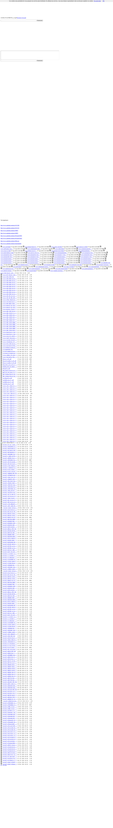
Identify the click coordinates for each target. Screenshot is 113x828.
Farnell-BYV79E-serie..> (10, 546)
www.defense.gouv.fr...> (31, 250)
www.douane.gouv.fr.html (57, 250)
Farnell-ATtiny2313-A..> (10, 739)
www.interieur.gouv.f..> (23, 264)
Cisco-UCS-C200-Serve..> (10, 343)
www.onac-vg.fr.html (68, 266)
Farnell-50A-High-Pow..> (10, 481)
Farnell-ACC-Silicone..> (10, 649)
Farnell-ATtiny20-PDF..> (10, 726)
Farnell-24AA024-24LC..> (10, 479)
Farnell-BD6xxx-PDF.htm (9, 528)
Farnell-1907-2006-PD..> (10, 506)
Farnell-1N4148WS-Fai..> (10, 454)
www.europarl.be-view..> (7, 254)
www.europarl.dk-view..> (7, 256)
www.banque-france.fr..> (31, 246)
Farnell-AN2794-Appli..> (10, 695)
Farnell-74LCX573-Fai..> (10, 492)
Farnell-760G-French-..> (10, 498)
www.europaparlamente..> (61, 252)
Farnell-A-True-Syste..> (10, 645)
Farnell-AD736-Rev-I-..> (10, 659)
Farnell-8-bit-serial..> (10, 471)
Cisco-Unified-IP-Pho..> (10, 345)
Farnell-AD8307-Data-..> (10, 666)
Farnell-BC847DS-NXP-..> (10, 525)
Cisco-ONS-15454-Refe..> (10, 330)
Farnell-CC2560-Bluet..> (10, 563)
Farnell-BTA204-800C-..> (10, 540)
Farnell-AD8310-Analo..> (10, 668)
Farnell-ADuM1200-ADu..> (10, 685)
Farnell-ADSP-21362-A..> (10, 683)
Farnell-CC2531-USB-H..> (10, 561)
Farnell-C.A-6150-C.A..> (10, 553)
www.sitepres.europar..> (6, 270)
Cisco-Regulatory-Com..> (10, 332)
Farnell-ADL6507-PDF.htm (10, 682)
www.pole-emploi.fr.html (61, 268)
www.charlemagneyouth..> (34, 248)
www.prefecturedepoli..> (35, 268)
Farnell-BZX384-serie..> (10, 548)
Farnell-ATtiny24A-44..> (10, 727)
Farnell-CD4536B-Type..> (10, 567)
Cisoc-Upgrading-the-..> (10, 357)
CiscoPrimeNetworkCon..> (10, 351)
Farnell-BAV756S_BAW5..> (10, 519)
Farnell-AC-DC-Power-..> (10, 647)
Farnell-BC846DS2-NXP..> (10, 523)
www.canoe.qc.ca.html (81, 246)
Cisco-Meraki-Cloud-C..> (10, 309)
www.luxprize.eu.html (49, 264)
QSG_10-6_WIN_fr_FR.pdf (9, 361)
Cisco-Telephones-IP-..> (10, 341)
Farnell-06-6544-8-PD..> (10, 450)
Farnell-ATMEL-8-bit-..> (10, 706)
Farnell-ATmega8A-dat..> (10, 714)
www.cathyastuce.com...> (7, 248)
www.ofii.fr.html (17, 266)
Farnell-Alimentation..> (10, 747)
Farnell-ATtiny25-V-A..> (10, 731)
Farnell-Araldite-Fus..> (10, 758)
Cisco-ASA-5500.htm (8, 276)
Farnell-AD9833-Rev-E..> (10, 674)
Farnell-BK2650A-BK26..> (10, 536)
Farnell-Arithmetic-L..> (10, 760)
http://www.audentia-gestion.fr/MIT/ (9, 230)
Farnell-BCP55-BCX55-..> (10, 527)
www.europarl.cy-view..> (60, 254)
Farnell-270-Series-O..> (10, 496)
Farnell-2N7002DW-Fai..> (10, 460)
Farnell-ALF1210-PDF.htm (10, 689)
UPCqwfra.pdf (6, 368)
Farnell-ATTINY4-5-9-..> (10, 710)
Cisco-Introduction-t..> (10, 301)
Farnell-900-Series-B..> (10, 502)
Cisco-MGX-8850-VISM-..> (10, 303)
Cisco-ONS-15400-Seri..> (10, 315)
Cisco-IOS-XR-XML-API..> (10, 297)
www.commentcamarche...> (85, 248)
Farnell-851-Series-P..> (10, 500)
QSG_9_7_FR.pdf (7, 359)
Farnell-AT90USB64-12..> (10, 703)
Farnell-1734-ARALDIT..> (10, 504)
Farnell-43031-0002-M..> (10, 639)
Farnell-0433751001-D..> (10, 448)
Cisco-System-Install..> (10, 340)
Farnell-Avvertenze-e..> (10, 509)
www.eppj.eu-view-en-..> (34, 252)
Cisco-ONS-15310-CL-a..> (10, 313)
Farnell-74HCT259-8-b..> (10, 486)
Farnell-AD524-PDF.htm (9, 651)
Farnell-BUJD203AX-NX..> (10, 542)
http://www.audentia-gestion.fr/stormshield (11, 243)
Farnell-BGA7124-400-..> (10, 532)
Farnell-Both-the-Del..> (10, 551)
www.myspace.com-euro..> (103, 264)
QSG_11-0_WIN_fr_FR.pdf (9, 362)
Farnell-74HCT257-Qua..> (10, 484)
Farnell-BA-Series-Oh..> (10, 511)
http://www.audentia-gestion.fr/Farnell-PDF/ (11, 235)
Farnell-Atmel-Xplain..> (10, 507)
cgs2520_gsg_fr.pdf (8, 384)
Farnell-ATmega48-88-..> (10, 716)
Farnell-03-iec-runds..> (10, 444)
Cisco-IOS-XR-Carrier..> (10, 296)
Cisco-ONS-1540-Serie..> (10, 311)
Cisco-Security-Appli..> (10, 336)
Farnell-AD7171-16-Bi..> (10, 660)
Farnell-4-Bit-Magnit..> (10, 465)
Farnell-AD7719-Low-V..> (10, 662)
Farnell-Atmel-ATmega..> (10, 764)
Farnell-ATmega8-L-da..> (10, 712)
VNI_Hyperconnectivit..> (10, 370)
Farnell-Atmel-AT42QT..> (10, 762)
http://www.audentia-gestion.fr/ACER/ (10, 225)
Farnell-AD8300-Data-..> (10, 664)
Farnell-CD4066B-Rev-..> (10, 565)
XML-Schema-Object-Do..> (10, 374)
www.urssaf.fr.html (31, 270)
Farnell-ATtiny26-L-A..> (10, 733)
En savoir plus (97, 1)
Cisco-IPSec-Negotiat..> (10, 299)
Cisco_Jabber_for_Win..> (10, 355)
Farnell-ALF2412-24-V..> (10, 693)
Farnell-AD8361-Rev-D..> (10, 672)
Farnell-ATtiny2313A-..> (10, 741)
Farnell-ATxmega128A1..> (10, 743)
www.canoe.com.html (56, 246)
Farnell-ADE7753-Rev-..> (10, 678)
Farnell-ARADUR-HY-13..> (10, 699)
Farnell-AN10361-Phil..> (10, 697)
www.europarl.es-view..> (87, 256)
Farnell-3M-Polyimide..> (10, 462)
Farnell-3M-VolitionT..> (10, 463)
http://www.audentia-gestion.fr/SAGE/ (10, 228)
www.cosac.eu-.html (6, 250)
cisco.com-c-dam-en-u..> (10, 385)
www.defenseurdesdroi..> (84, 250)
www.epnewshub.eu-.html (7, 252)
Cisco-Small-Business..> (10, 338)
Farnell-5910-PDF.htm (9, 636)
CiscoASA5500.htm (8, 349)
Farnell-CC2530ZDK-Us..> (10, 559)
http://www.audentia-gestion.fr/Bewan (10, 241)
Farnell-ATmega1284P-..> (10, 724)
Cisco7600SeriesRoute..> (10, 347)
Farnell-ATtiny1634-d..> (10, 737)
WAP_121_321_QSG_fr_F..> (10, 372)
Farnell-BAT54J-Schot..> (10, 513)
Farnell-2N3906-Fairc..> (10, 458)
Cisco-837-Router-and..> (10, 274)
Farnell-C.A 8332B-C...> (10, 555)
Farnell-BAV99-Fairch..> (10, 517)
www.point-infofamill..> (94, 266)
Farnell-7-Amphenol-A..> (10, 467)
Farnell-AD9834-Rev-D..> (10, 676)
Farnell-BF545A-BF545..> (10, 530)
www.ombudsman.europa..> (42, 266)
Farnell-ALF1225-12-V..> (10, 691)
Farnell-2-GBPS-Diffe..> (10, 456)
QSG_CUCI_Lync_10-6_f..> (10, 364)
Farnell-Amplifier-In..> (10, 754)
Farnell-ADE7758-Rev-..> (10, 680)
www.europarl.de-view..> (87, 254)
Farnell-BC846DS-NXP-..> (10, 521)
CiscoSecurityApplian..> (10, 353)
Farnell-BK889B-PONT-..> (10, 534)
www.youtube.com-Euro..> (57, 270)
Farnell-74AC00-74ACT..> (10, 483)
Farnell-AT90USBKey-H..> (10, 704)
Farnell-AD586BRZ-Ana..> (10, 655)
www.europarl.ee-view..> (33, 256)
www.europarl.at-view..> (88, 252)
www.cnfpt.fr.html (59, 248)
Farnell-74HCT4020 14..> (10, 488)
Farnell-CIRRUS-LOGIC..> (10, 569)
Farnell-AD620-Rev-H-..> (10, 657)
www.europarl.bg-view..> (33, 254)
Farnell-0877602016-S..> (10, 452)
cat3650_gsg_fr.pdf (8, 380)
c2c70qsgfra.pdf (7, 378)
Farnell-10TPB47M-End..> (10, 475)
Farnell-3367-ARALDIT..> (10, 634)
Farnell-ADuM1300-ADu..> (10, 687)
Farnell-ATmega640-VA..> (10, 722)
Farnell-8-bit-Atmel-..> (10, 469)
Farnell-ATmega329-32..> (10, 720)
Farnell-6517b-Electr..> (10, 638)
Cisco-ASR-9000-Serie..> (10, 278)
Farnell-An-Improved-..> (10, 756)
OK (103, 1)
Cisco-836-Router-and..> (8, 273)
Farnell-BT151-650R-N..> (10, 538)
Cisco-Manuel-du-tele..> (10, 305)
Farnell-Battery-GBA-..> (10, 550)
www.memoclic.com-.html (75, 264)
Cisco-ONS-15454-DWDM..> (10, 322)
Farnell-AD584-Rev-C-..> (10, 653)
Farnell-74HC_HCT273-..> (10, 490)
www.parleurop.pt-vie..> (8, 268)
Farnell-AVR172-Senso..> (10, 745)
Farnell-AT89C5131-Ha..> (10, 701)
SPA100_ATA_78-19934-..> (10, 366)
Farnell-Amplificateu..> (10, 752)
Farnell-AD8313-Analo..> (10, 670)
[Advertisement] (38, 8)
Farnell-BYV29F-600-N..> (10, 544)
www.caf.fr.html (6, 246)
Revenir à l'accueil (21, 17)
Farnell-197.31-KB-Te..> (10, 494)
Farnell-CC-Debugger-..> (10, 557)
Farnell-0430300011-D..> (10, 446)
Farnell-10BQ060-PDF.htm (10, 473)
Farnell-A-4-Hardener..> (10, 643)
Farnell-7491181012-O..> (10, 641)
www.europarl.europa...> (60, 256)
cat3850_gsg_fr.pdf (8, 382)
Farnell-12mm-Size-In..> (10, 477)
